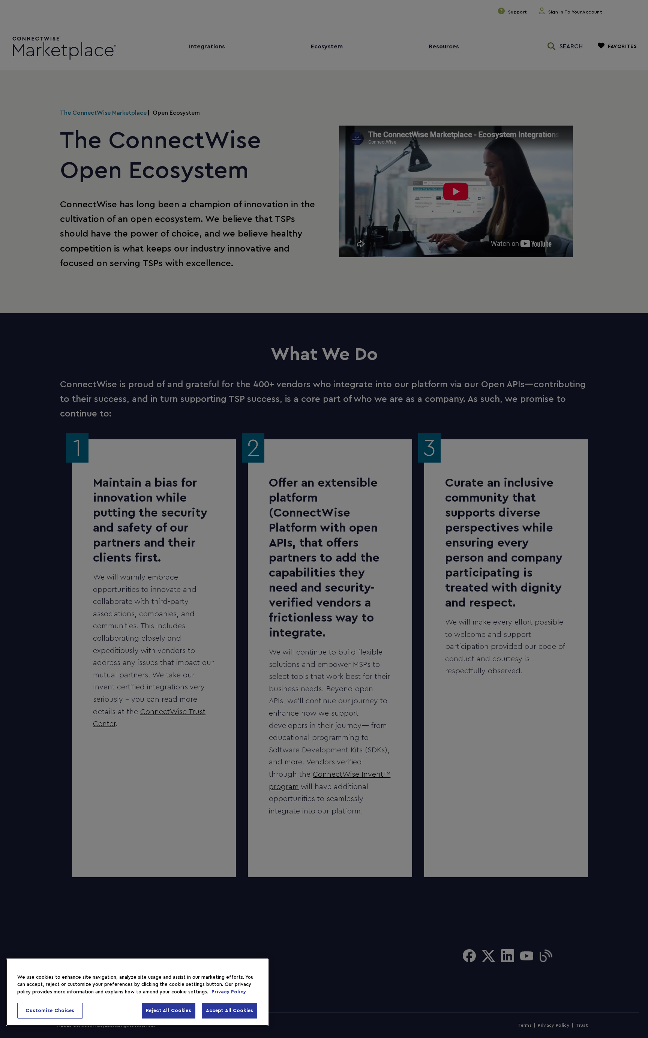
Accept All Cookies (229, 1010)
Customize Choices (50, 1010)
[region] (137, 992)
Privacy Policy (229, 991)
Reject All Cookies (168, 1010)
